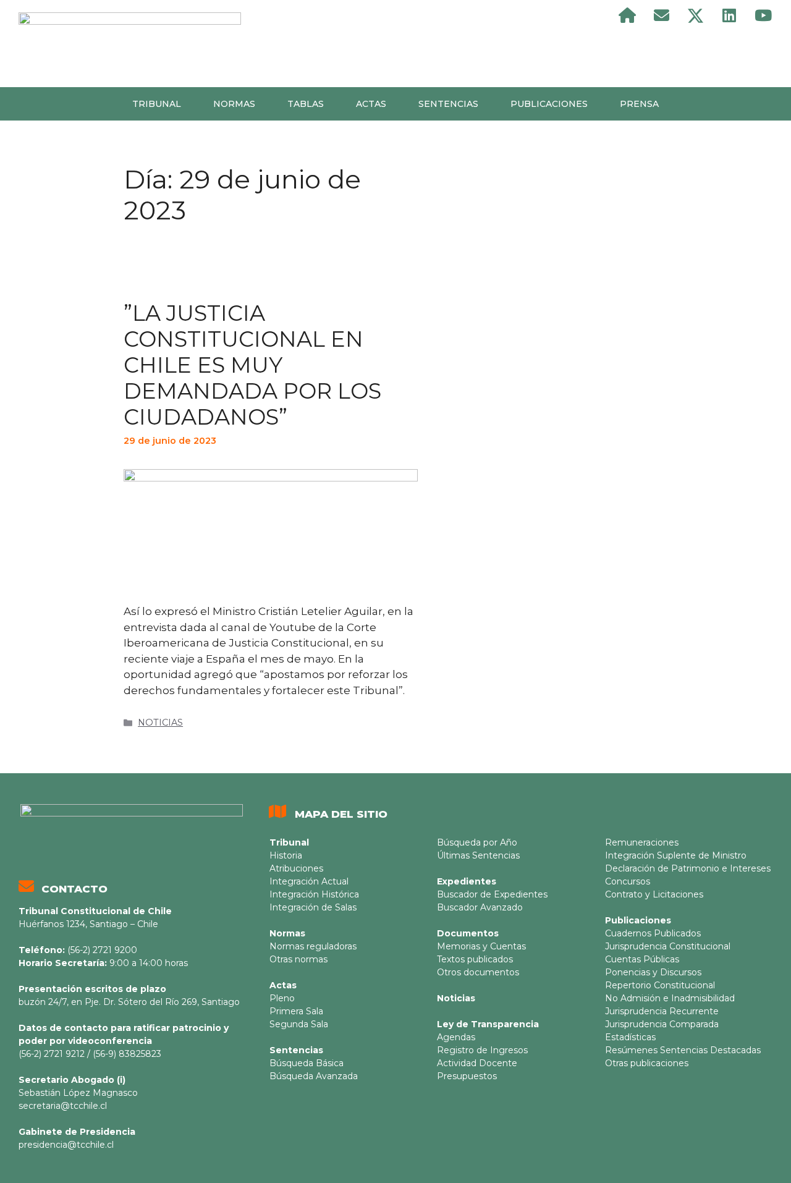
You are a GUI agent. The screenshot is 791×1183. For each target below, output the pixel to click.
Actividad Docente (477, 1063)
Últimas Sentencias (478, 855)
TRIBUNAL (156, 103)
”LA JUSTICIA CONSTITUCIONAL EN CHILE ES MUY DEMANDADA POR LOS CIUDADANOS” (252, 365)
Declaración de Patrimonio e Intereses (688, 868)
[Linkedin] (729, 15)
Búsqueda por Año (477, 842)
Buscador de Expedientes (492, 894)
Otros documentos (478, 972)
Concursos (627, 881)
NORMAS (234, 103)
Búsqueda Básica (306, 1063)
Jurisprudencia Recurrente (662, 1011)
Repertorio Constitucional (660, 985)
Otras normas (298, 959)
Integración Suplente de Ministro (676, 855)
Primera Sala (296, 1011)
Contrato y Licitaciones (654, 894)
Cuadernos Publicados (653, 933)
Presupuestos (467, 1076)
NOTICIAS (160, 722)
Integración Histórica (314, 894)
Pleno (282, 998)
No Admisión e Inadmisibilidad (670, 998)
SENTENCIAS (448, 103)
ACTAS (371, 103)
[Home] (627, 15)
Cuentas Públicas (642, 959)
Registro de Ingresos (482, 1050)
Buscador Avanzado (480, 907)
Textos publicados (475, 959)
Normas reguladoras (313, 946)
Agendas (456, 1037)
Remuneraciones (642, 842)
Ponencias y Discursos (653, 972)
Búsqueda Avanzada (313, 1076)
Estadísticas (630, 1037)
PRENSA (639, 103)
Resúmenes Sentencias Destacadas (683, 1050)
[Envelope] (661, 15)
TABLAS (305, 103)
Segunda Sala (298, 1024)
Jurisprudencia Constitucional (667, 946)
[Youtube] (763, 15)
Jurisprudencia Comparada (662, 1024)
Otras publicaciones (646, 1063)
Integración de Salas (313, 907)
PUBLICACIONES (549, 103)
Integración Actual (309, 881)
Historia (285, 855)
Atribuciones (296, 868)
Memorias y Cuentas (481, 946)
